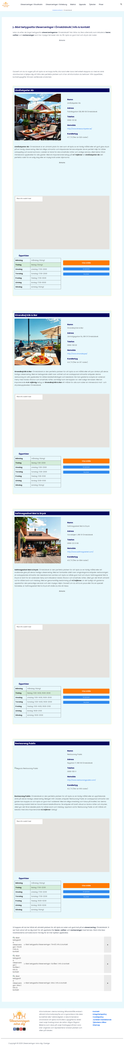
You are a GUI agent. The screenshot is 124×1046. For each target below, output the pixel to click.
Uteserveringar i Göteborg (56, 4)
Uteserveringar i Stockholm (31, 4)
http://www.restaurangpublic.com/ (81, 780)
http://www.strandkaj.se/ (77, 354)
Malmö (73, 4)
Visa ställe (86, 263)
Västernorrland (57, 10)
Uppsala (82, 4)
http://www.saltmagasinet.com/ (80, 552)
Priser (101, 4)
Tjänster (92, 4)
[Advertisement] (62, 55)
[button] (121, 4)
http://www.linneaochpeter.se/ (79, 129)
